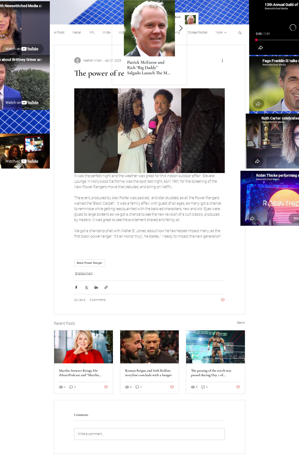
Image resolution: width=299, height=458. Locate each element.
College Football (198, 32)
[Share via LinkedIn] (96, 287)
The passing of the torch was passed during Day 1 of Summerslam (211, 372)
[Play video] (149, 130)
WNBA (106, 32)
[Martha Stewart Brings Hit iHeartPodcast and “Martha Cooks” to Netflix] (83, 346)
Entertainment (84, 273)
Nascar (76, 32)
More (219, 32)
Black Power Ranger (89, 262)
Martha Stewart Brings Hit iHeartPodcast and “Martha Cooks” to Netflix (79, 372)
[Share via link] (106, 287)
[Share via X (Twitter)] (86, 287)
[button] (240, 32)
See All (241, 322)
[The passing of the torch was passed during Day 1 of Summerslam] (215, 346)
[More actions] (222, 60)
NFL (91, 32)
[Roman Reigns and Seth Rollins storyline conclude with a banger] (149, 346)
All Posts (59, 32)
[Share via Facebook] (76, 287)
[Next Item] (181, 28)
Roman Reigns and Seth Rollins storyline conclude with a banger (148, 372)
